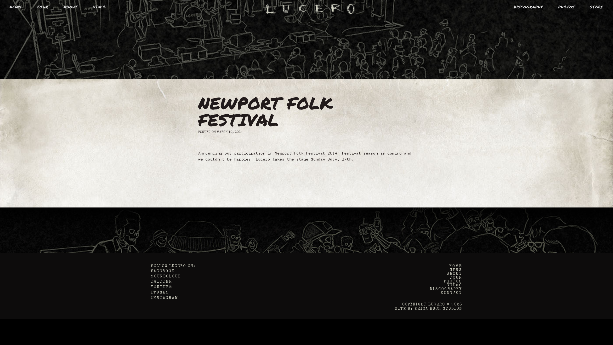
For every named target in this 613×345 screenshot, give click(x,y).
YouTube (161, 287)
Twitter (161, 282)
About (70, 7)
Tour (42, 7)
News (16, 7)
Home (455, 266)
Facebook (163, 271)
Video (99, 7)
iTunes (160, 293)
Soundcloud (166, 277)
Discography (528, 7)
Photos (566, 7)
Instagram (164, 298)
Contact (451, 293)
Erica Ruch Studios (438, 309)
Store (596, 7)
